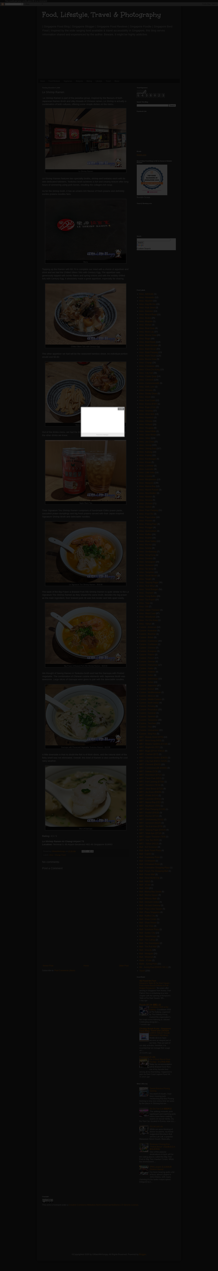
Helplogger (105, 434)
